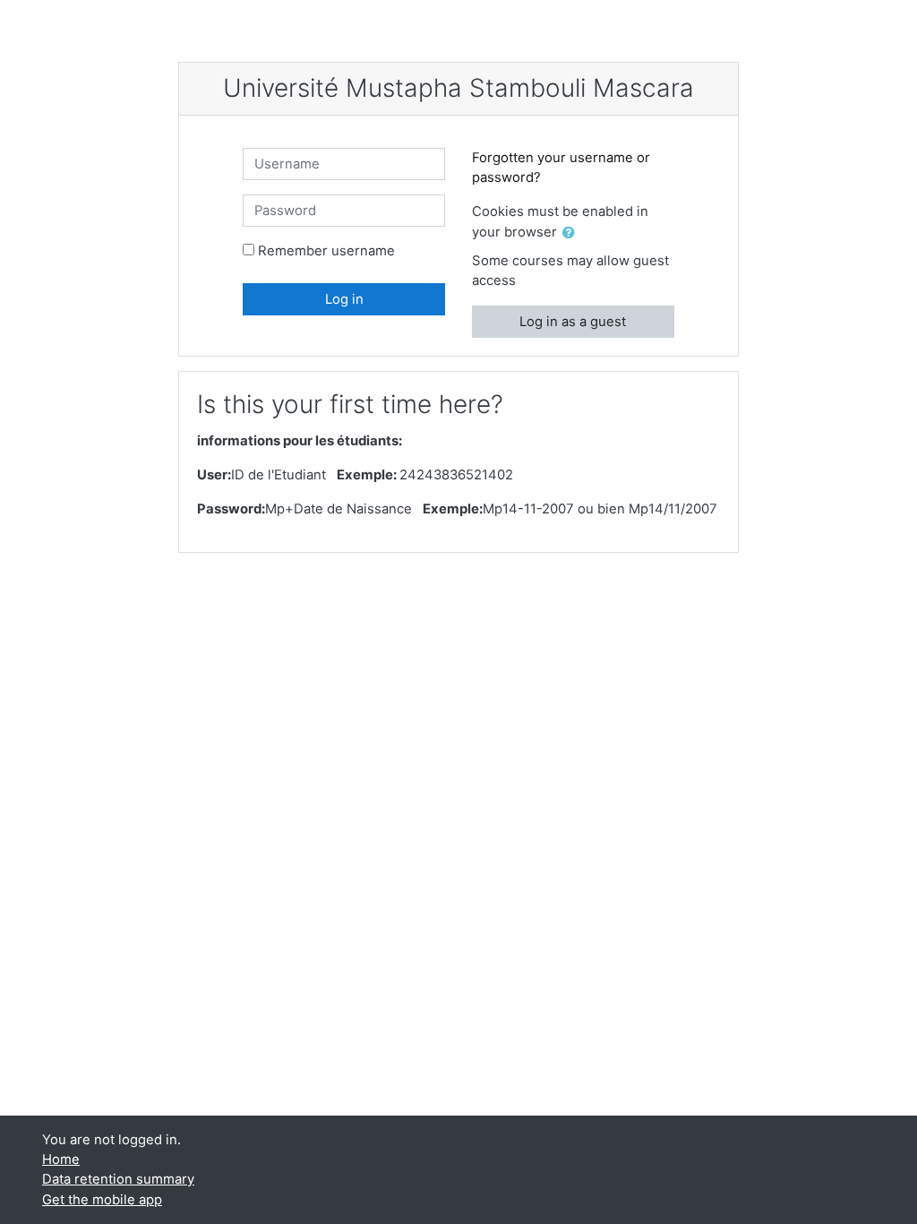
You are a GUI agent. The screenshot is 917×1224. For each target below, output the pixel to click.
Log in (344, 299)
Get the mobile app (102, 1200)
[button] (572, 233)
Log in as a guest (572, 322)
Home (61, 1159)
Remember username (326, 251)
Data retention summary (118, 1179)
